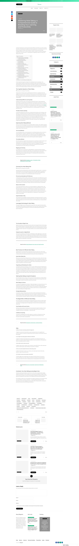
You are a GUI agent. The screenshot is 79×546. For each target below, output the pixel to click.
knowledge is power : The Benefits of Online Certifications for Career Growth (30, 161)
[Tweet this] (12, 14)
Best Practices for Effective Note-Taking (22, 70)
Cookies (43, 540)
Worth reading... (66, 545)
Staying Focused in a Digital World (22, 69)
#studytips (28, 406)
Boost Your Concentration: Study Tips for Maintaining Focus (31, 365)
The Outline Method (20, 62)
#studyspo (18, 406)
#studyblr (43, 401)
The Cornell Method (20, 61)
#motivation (23, 400)
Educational (20, 13)
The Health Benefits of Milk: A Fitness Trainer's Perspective (59, 35)
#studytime (23, 406)
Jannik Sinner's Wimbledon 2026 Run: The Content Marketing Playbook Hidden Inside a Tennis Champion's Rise (56, 113)
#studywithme (34, 406)
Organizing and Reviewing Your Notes (23, 72)
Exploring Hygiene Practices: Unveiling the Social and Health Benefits (41, 0)
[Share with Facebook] (12, 12)
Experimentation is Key (21, 66)
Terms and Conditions (31, 540)
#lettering (18, 400)
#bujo (29, 398)
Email (17, 500)
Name (17, 497)
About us (41, 8)
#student (29, 401)
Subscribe (19, 4)
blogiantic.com (21, 28)
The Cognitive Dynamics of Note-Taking (22, 57)
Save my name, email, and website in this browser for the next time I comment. (30, 505)
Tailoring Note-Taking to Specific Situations (23, 73)
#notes (33, 400)
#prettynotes (19, 401)
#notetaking (44, 400)
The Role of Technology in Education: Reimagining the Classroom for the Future (36, 448)
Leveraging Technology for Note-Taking (22, 67)
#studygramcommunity (32, 403)
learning (45, 104)
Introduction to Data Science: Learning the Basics (34, 322)
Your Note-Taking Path (20, 409)
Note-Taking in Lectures (21, 74)
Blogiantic (21, 542)
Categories (36, 8)
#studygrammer (39, 403)
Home (32, 8)
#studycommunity (19, 403)
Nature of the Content (21, 65)
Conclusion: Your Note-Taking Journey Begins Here (24, 79)
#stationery (24, 401)
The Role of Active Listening (21, 59)
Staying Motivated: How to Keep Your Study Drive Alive (35, 244)
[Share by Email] (12, 20)
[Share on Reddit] (12, 18)
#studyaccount (38, 401)
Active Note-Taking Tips (21, 71)
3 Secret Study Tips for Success (59, 46)
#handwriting (40, 398)
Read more (33, 441)
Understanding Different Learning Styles (23, 58)
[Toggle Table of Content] (30, 56)
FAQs (18, 78)
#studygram (25, 403)
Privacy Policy (38, 540)
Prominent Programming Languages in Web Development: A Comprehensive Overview (52, 47)
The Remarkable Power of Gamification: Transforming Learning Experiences (36, 433)
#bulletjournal (34, 398)
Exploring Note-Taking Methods (21, 60)
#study (33, 401)
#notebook (28, 400)
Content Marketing (53, 129)
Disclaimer (47, 540)
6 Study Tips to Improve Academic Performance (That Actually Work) (38, 463)
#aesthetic (18, 398)
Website (17, 503)
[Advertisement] (31, 41)
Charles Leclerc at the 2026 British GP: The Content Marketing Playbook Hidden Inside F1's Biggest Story (56, 136)
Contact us (46, 8)
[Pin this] (12, 16)
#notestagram (38, 400)
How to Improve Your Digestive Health (52, 35)
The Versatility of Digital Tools (22, 68)
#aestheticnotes (24, 398)
